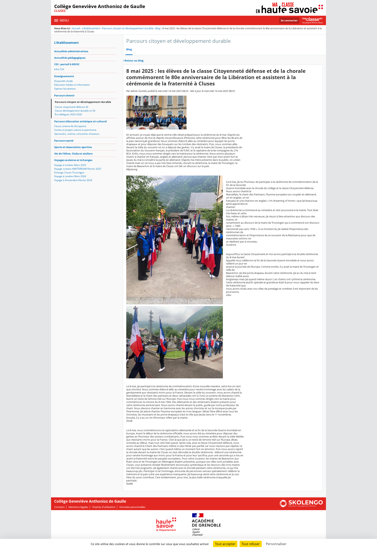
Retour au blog (133, 60)
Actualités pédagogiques (69, 57)
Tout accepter (225, 544)
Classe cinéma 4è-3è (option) (70, 126)
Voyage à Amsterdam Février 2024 (73, 180)
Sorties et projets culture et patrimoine (75, 130)
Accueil (76, 28)
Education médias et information (72, 84)
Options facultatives (65, 88)
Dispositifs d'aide (63, 81)
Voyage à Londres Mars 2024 (70, 176)
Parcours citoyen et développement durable (127, 28)
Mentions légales (78, 507)
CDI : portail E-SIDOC (67, 64)
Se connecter (289, 20)
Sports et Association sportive (73, 147)
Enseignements (64, 76)
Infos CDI (59, 69)
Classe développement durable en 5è (75, 110)
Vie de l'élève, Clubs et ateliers (73, 153)
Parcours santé (63, 140)
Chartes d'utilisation (103, 507)
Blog (157, 28)
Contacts (59, 507)
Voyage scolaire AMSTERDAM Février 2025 (77, 168)
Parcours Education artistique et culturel (80, 121)
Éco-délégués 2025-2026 (68, 114)
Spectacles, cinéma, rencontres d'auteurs (76, 133)
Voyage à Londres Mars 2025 (70, 165)
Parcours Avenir (64, 95)
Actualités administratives (71, 51)
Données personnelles (132, 507)
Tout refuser (251, 544)
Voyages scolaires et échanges (73, 160)
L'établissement (91, 28)
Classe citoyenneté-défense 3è (71, 107)
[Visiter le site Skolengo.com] (301, 506)
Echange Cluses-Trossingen (69, 172)
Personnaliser (276, 544)
